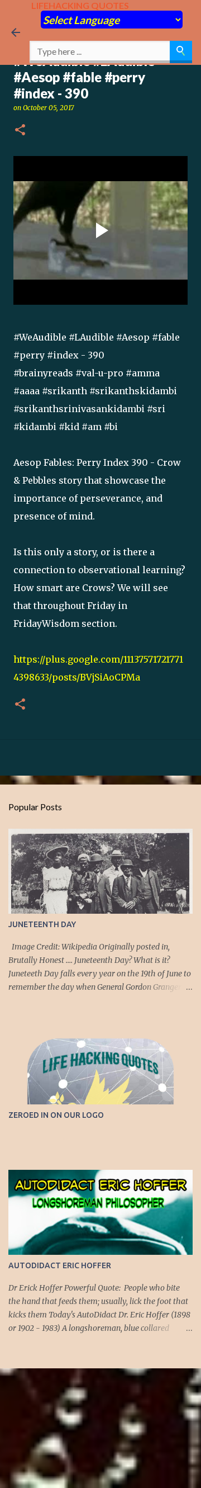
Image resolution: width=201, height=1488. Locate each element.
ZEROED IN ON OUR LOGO (56, 1115)
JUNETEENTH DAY (42, 924)
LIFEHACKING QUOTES (80, 5)
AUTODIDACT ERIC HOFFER (59, 1265)
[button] (20, 130)
